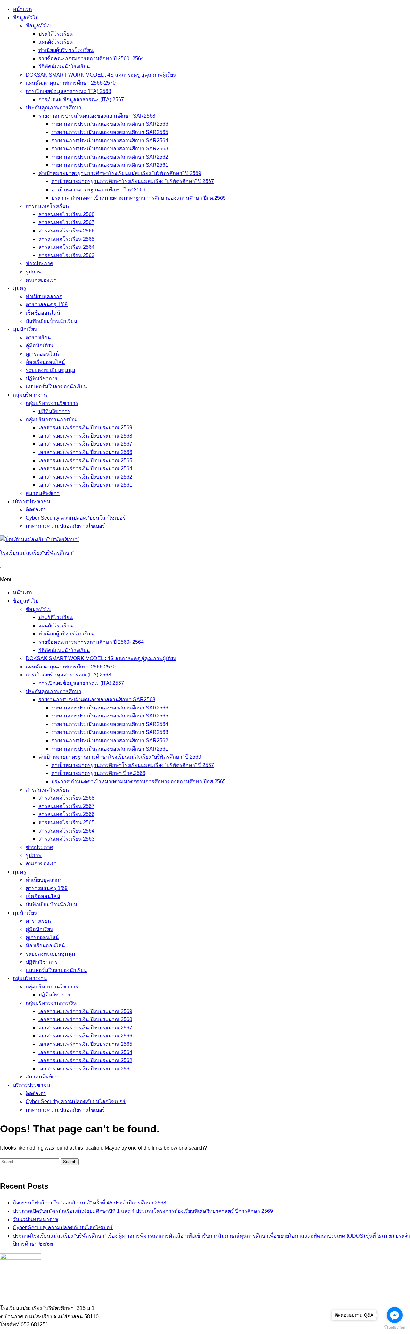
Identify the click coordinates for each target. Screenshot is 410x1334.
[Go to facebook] (395, 1315)
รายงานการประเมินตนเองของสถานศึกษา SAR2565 (109, 132)
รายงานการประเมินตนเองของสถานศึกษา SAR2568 (96, 116)
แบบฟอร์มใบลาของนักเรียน (56, 386)
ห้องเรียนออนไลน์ (45, 362)
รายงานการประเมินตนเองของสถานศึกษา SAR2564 (109, 140)
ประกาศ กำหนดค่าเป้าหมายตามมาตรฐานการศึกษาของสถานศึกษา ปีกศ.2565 (138, 198)
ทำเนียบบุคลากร (44, 296)
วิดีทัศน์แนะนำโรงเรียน (64, 66)
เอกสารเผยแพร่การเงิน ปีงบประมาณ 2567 (85, 444)
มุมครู (19, 288)
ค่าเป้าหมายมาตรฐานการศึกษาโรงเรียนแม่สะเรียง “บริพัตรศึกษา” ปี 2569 (119, 173)
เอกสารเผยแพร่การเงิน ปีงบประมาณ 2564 (85, 468)
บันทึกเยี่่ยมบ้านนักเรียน (51, 321)
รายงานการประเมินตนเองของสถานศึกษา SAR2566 (109, 124)
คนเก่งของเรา (41, 280)
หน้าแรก (22, 9)
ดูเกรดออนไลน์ (42, 354)
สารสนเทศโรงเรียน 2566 (66, 230)
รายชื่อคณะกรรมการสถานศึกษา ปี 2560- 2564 (91, 58)
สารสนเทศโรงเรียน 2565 (66, 239)
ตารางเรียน (38, 337)
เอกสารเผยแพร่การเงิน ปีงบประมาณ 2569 (85, 427)
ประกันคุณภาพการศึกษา (53, 107)
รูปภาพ (34, 271)
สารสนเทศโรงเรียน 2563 (66, 255)
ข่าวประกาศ (39, 263)
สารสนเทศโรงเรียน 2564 (66, 247)
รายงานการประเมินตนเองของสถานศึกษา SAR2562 (109, 157)
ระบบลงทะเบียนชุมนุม (50, 370)
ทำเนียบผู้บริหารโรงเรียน (66, 50)
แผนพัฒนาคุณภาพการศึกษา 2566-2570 (71, 83)
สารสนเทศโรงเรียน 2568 (66, 214)
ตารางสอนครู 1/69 (47, 304)
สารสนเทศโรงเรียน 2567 (66, 222)
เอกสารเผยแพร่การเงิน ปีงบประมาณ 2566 (85, 452)
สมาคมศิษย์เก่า (43, 493)
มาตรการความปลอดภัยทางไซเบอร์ (65, 526)
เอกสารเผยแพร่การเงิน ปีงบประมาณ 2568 (85, 436)
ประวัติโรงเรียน (55, 34)
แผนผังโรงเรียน (55, 42)
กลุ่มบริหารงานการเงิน (51, 419)
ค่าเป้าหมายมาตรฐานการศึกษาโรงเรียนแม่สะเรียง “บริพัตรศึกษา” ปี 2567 (132, 181)
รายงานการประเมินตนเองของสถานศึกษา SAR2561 (109, 165)
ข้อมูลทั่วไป (25, 17)
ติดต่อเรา (36, 509)
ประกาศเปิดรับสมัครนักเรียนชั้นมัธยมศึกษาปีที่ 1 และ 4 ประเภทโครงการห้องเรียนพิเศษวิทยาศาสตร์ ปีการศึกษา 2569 (143, 1211)
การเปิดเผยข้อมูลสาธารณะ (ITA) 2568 (68, 91)
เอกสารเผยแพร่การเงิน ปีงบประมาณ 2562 (85, 477)
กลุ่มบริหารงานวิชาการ (52, 403)
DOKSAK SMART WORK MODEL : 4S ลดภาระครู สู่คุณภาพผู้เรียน (101, 75)
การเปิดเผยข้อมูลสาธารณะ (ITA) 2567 (81, 99)
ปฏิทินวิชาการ (42, 378)
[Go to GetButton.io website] (394, 1327)
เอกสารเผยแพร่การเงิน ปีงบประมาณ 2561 (85, 485)
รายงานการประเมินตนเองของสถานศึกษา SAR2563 (109, 148)
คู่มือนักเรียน (39, 345)
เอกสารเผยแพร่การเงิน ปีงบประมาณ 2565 (85, 460)
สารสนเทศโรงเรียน (47, 206)
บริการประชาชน (31, 501)
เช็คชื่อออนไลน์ (43, 312)
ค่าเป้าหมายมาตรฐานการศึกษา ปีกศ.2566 (98, 189)
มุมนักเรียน (25, 329)
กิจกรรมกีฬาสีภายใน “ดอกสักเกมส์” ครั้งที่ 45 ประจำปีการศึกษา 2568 (89, 1202)
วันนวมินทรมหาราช (35, 1219)
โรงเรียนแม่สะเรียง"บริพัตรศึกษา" (37, 553)
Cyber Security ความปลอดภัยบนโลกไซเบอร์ (76, 518)
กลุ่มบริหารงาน (30, 395)
